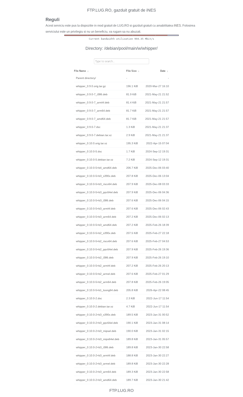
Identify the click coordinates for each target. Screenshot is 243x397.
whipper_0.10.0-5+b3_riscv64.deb (96, 184)
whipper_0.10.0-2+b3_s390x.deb (96, 314)
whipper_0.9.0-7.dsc (88, 126)
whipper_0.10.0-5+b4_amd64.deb (96, 167)
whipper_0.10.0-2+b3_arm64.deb (96, 371)
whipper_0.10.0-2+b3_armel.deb (95, 363)
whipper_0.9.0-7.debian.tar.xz (94, 135)
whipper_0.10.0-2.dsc (89, 298)
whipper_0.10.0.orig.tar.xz (91, 143)
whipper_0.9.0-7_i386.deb (91, 94)
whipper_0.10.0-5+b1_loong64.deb (97, 290)
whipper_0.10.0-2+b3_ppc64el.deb (97, 322)
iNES (177, 25)
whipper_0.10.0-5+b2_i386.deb (95, 257)
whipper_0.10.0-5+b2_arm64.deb (96, 282)
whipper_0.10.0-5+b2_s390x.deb (96, 233)
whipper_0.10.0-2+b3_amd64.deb (96, 379)
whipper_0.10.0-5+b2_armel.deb (95, 273)
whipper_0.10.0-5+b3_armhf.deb (95, 208)
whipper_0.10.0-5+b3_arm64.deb (96, 216)
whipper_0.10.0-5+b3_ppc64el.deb (97, 192)
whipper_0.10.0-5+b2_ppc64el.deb (97, 249)
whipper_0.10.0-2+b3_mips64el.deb (97, 339)
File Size (131, 70)
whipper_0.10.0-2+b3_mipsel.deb (96, 330)
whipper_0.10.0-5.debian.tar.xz (94, 159)
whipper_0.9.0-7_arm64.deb (93, 110)
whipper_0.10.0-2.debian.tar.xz (94, 306)
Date (162, 70)
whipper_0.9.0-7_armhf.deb (92, 102)
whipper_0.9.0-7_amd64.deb (93, 118)
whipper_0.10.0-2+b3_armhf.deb (95, 355)
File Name (80, 70)
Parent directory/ (86, 78)
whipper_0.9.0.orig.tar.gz (91, 86)
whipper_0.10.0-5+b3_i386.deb (95, 200)
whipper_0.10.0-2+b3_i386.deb (95, 347)
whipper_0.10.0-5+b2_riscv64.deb (96, 241)
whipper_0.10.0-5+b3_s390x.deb (96, 175)
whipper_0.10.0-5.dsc (89, 151)
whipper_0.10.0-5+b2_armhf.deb (95, 265)
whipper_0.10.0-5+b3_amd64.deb (96, 224)
